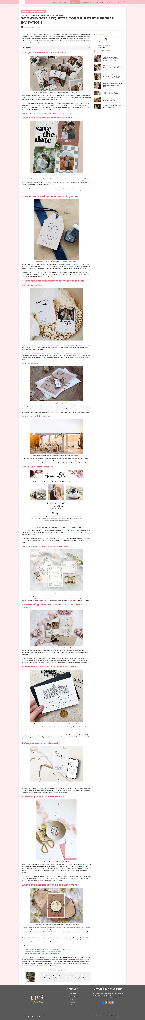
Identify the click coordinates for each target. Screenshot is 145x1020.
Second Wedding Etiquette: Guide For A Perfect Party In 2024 (42, 953)
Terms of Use (99, 1016)
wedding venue (28, 97)
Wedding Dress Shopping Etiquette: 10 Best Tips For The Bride (43, 951)
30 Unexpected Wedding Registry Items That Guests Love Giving (113, 67)
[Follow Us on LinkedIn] (112, 1002)
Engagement (62, 2)
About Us (92, 1016)
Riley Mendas (28, 27)
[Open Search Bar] (124, 2)
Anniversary (109, 2)
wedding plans (75, 530)
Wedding (73, 2)
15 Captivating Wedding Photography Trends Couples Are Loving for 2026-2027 (112, 76)
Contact (119, 2)
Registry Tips (100, 2)
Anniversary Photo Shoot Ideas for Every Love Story (112, 99)
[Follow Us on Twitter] (106, 1002)
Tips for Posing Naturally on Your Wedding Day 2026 (111, 92)
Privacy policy (114, 1016)
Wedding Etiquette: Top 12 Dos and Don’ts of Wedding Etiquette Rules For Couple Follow (50, 949)
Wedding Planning (37, 11)
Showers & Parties (86, 2)
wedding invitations (84, 864)
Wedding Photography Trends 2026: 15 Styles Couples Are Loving (112, 85)
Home (55, 2)
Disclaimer (107, 1016)
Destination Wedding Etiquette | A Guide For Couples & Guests (54, 113)
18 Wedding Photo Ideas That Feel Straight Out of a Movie (112, 106)
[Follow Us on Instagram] (109, 1002)
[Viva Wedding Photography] (22, 2)
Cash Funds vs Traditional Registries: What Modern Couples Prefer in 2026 (111, 58)
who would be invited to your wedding (75, 264)
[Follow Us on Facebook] (103, 1002)
